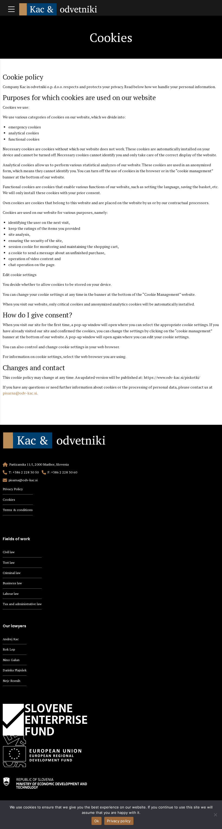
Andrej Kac (11, 639)
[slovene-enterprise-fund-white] (45, 719)
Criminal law (12, 573)
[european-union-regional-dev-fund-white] (45, 751)
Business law (12, 583)
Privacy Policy (13, 489)
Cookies (9, 499)
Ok (96, 821)
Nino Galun (11, 660)
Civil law (9, 552)
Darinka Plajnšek (15, 670)
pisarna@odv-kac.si (20, 393)
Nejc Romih (11, 680)
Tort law (9, 562)
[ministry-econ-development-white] (45, 783)
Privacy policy (119, 821)
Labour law (11, 593)
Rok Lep (9, 649)
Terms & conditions (18, 510)
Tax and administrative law (22, 604)
